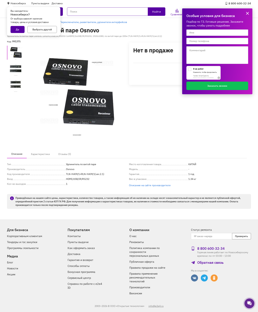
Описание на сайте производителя (149, 185)
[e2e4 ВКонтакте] (194, 277)
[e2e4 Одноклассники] (214, 277)
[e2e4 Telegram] (204, 277)
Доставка (57, 3)
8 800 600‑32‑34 (240, 3)
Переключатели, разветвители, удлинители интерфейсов (93, 22)
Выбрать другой (42, 29)
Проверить (241, 236)
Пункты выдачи (40, 3)
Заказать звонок (217, 85)
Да (17, 29)
